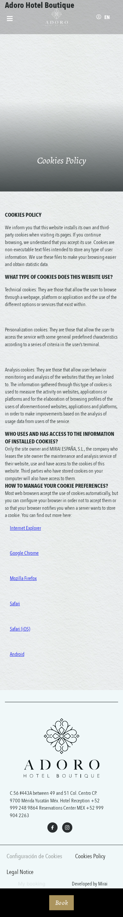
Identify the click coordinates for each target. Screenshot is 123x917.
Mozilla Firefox (23, 578)
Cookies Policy (90, 856)
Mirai (103, 883)
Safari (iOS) (20, 629)
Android (17, 654)
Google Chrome (24, 553)
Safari (15, 603)
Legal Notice (20, 872)
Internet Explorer (25, 528)
